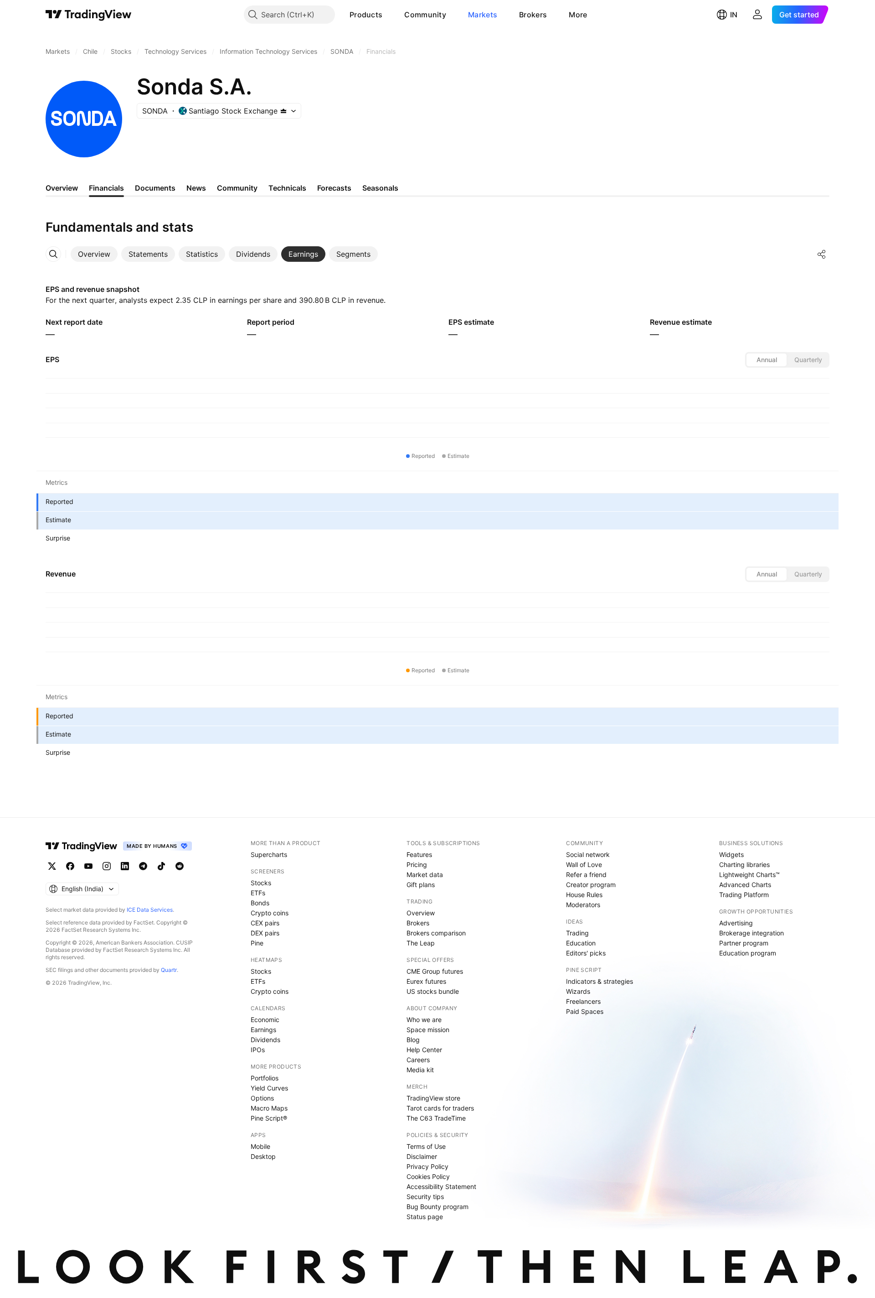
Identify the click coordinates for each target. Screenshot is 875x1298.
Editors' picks (586, 953)
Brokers (533, 14)
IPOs (258, 1050)
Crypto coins (269, 913)
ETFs (258, 893)
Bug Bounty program (437, 1206)
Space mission (428, 1029)
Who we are (424, 1019)
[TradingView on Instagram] (106, 866)
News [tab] (196, 187)
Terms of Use (426, 1146)
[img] (283, 111)
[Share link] (821, 254)
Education (581, 943)
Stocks (261, 883)
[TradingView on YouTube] (88, 866)
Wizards (578, 991)
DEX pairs (265, 933)
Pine (257, 943)
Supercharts (269, 854)
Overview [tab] (62, 187)
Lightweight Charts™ (749, 874)
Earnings (263, 1029)
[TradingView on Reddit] (179, 866)
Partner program (743, 943)
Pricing (417, 864)
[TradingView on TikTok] (161, 866)
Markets (482, 14)
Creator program (591, 884)
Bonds (260, 903)
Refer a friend (586, 874)
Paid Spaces (584, 1011)
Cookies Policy (428, 1176)
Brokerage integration (751, 933)
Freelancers (583, 1001)
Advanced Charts (745, 884)
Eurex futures (426, 981)
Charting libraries (744, 864)
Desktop (263, 1156)
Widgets (731, 854)
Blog (413, 1040)
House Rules (584, 894)
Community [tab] (237, 187)
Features (419, 854)
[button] (389, 14)
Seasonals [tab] (380, 187)
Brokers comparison (436, 933)
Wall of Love (584, 864)
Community (425, 14)
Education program (747, 953)
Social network (588, 854)
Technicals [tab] (287, 187)
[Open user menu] (757, 14)
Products (366, 14)
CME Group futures (435, 971)
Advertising (736, 923)
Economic (265, 1019)
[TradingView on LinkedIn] (124, 866)
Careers (418, 1060)
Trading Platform (744, 894)
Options (262, 1098)
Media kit (420, 1070)
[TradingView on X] (52, 866)
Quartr (169, 969)
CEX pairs (265, 923)
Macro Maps (269, 1108)
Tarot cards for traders (440, 1108)
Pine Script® (269, 1118)
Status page (425, 1216)
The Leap (421, 943)
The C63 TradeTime (436, 1118)
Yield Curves (269, 1088)
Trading (577, 933)
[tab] (94, 254)
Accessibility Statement (441, 1186)
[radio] (766, 359)
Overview (421, 913)
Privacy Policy (427, 1166)
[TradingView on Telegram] (143, 866)
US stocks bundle (433, 991)
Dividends (265, 1040)
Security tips (425, 1196)
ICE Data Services (150, 909)
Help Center (424, 1050)
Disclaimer (422, 1156)
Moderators (583, 905)
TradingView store (433, 1098)
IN (733, 14)
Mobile (260, 1146)
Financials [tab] (106, 187)
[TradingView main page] (89, 14)
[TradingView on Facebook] (70, 866)
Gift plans (421, 884)
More (578, 14)
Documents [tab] (155, 187)
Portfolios (264, 1078)
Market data (425, 874)
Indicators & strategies (599, 981)
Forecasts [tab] (334, 187)
